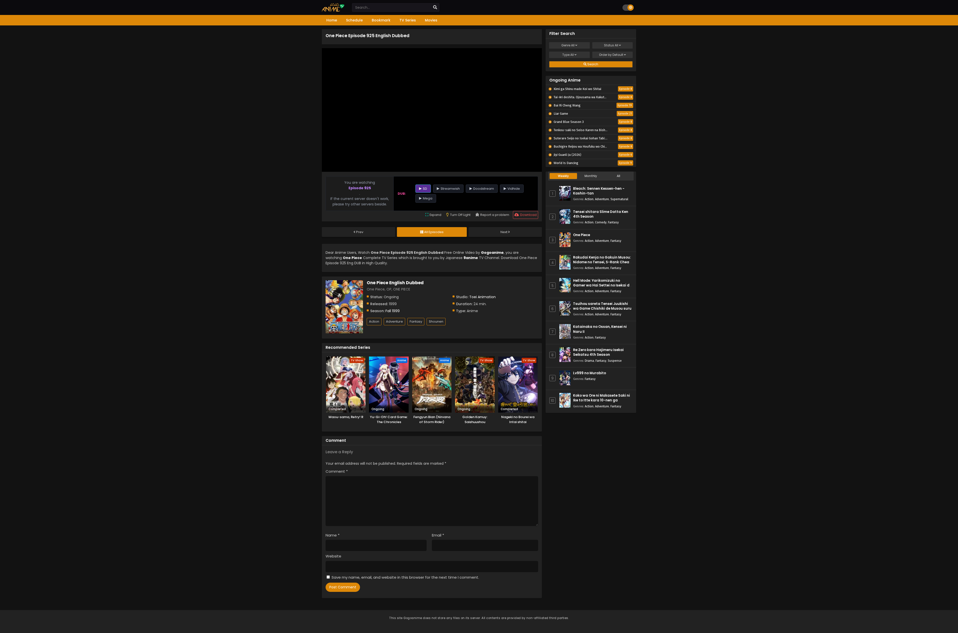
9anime (471, 257)
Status (611, 45)
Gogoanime (492, 252)
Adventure (394, 321)
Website (333, 556)
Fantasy (416, 321)
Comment (337, 471)
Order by (611, 55)
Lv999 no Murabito (589, 373)
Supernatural (619, 199)
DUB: (402, 193)
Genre (568, 45)
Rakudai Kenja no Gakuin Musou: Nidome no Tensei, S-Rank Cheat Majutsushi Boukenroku (602, 262)
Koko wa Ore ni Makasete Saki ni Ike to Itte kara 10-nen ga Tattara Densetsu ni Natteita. (601, 400)
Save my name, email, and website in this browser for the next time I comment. (405, 577)
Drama (589, 360)
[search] (435, 7)
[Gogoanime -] (333, 10)
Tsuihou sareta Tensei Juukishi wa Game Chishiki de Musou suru (602, 306)
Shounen (436, 321)
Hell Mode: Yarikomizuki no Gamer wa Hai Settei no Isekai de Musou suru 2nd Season (602, 285)
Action (374, 321)
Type (568, 55)
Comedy (600, 222)
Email (438, 535)
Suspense (615, 360)
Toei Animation (482, 296)
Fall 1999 (392, 310)
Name (333, 535)
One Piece (581, 235)
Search (592, 64)
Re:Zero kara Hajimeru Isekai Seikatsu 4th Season (598, 352)
